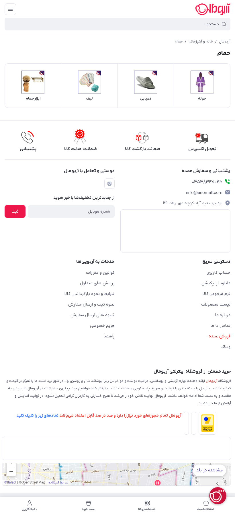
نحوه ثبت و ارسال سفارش (91, 304)
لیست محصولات (215, 304)
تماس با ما (220, 326)
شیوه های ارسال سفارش (92, 315)
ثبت (15, 211)
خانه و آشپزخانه (201, 41)
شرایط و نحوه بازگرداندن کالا (89, 294)
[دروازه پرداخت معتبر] (206, 424)
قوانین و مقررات (100, 272)
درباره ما (222, 315)
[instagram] (109, 183)
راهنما (109, 336)
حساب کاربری (218, 272)
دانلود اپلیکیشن (215, 283)
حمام (179, 41)
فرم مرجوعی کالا (216, 294)
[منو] (10, 9)
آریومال (224, 41)
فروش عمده (219, 336)
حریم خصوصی (102, 326)
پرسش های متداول (97, 283)
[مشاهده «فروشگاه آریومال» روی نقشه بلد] (116, 474)
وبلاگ (225, 347)
